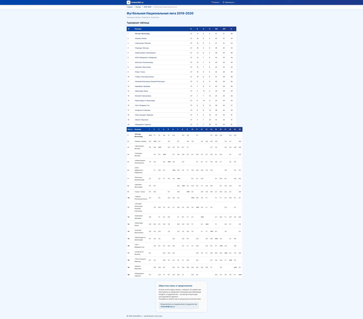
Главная (130, 7)
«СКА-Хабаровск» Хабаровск (146, 57)
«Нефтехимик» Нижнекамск (145, 53)
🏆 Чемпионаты (229, 2)
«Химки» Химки (141, 38)
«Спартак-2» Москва (142, 110)
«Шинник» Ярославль (143, 67)
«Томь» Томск (140, 72)
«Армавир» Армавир (142, 86)
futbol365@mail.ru (168, 307)
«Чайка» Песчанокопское (144, 77)
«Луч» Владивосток (142, 105)
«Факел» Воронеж (141, 120)
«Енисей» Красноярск (143, 96)
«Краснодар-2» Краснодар (145, 100)
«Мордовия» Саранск (143, 124)
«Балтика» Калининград (144, 62)
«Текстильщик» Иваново (144, 115)
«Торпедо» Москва (142, 48)
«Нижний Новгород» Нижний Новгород (150, 81)
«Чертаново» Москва (143, 43)
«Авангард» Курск (141, 91)
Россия (138, 7)
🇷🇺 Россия (215, 2)
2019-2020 (147, 7)
